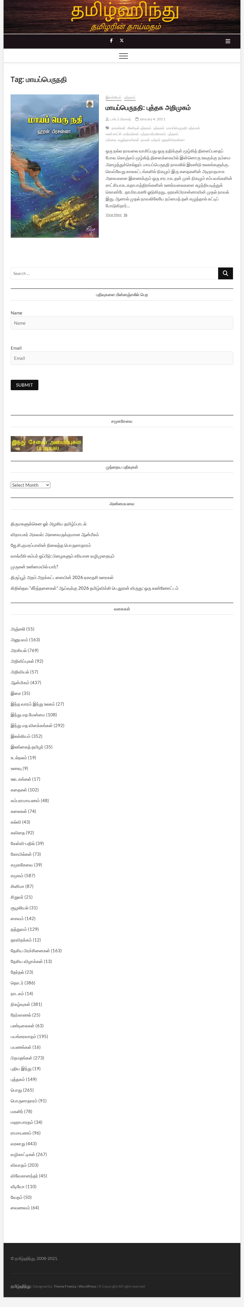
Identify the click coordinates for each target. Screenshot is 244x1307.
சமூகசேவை (22, 864)
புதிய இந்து (21, 1068)
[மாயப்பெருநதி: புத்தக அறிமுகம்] (55, 166)
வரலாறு (18, 1143)
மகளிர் (17, 1111)
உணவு (16, 768)
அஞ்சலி (18, 628)
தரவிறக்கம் (21, 939)
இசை (16, 693)
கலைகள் (19, 811)
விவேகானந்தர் (24, 1175)
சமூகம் (17, 875)
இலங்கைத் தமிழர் (27, 746)
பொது (16, 1090)
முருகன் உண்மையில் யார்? (34, 566)
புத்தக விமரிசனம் (153, 134)
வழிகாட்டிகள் (23, 1154)
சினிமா (17, 886)
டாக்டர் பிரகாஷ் (120, 119)
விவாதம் (19, 1165)
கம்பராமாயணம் (25, 800)
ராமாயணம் (21, 1132)
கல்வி (16, 821)
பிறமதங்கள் (21, 1057)
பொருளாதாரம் (24, 1100)
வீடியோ (18, 1186)
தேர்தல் (17, 972)
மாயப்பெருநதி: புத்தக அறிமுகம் (148, 107)
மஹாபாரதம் (22, 1122)
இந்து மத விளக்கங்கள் (32, 725)
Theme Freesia (65, 1286)
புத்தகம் (130, 97)
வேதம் (17, 1197)
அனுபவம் (19, 639)
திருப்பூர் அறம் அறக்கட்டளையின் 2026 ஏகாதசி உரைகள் (62, 577)
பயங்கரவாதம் (23, 1036)
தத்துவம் (19, 929)
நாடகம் (17, 993)
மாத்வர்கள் (131, 134)
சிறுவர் (17, 897)
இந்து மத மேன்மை (28, 714)
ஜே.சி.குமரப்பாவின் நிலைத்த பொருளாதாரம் (51, 545)
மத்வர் (155, 140)
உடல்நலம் (19, 757)
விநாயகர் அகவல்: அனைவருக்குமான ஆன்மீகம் (55, 534)
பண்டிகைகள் (23, 1025)
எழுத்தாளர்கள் (129, 140)
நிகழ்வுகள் (20, 1004)
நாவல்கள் (119, 128)
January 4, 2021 (152, 119)
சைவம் (17, 918)
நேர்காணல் (21, 1014)
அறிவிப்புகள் (22, 661)
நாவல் (145, 140)
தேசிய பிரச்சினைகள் (30, 950)
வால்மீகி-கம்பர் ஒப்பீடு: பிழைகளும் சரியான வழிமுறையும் (63, 555)
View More (124, 215)
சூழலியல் (20, 907)
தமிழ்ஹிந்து (21, 1286)
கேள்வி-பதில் (23, 843)
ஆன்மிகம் (20, 682)
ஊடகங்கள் (21, 779)
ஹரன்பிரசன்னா (173, 140)
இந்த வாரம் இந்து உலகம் (33, 704)
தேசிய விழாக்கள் (27, 961)
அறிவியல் (20, 671)
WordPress (87, 1286)
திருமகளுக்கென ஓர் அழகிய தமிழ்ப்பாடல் (49, 523)
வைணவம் (20, 1207)
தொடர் (17, 982)
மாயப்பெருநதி (176, 128)
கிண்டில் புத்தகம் (139, 128)
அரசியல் (19, 650)
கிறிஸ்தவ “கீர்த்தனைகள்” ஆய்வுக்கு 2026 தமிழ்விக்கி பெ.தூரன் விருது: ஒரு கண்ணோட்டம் (95, 588)
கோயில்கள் (21, 854)
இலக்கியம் (113, 97)
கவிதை (18, 832)
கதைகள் (19, 789)
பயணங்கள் (21, 1047)
